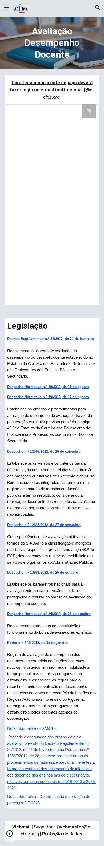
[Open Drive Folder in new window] (89, 111)
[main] (52, 43)
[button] (6, 7)
